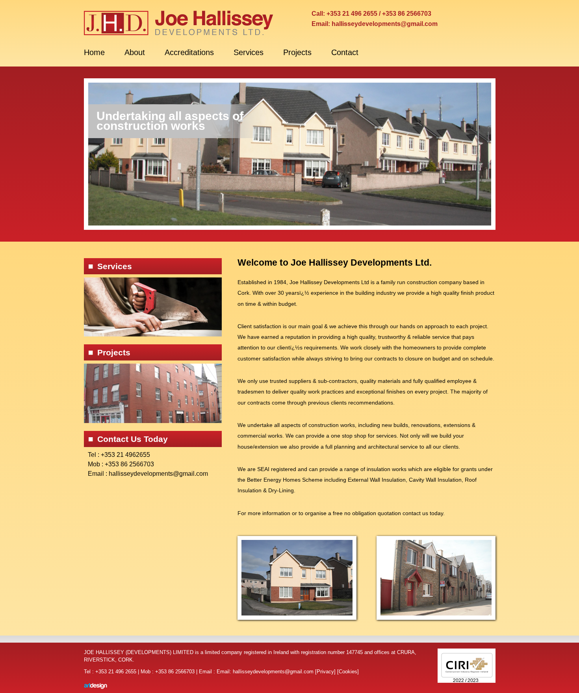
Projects (297, 52)
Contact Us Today (132, 439)
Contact (344, 52)
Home (94, 52)
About (134, 52)
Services (249, 52)
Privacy (325, 672)
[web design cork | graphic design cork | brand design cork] (97, 686)
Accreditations (189, 52)
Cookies (348, 672)
